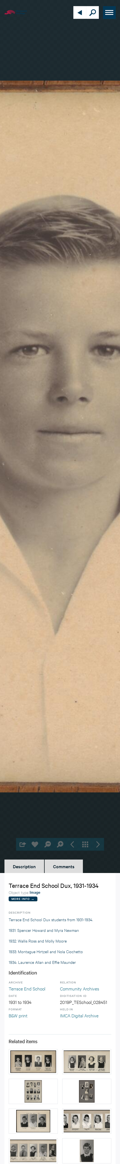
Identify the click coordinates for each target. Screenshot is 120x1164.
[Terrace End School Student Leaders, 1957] (33, 1121)
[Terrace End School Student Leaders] (86, 1121)
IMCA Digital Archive (79, 1015)
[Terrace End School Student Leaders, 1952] (86, 1061)
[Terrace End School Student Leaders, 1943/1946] (33, 1091)
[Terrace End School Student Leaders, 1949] (33, 1061)
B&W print (18, 1015)
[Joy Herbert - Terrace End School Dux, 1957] (86, 1150)
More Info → (23, 899)
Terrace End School (27, 988)
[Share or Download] (22, 844)
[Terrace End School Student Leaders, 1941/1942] (86, 1091)
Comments (64, 866)
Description (24, 866)
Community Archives (79, 988)
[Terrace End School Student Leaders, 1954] (33, 1150)
